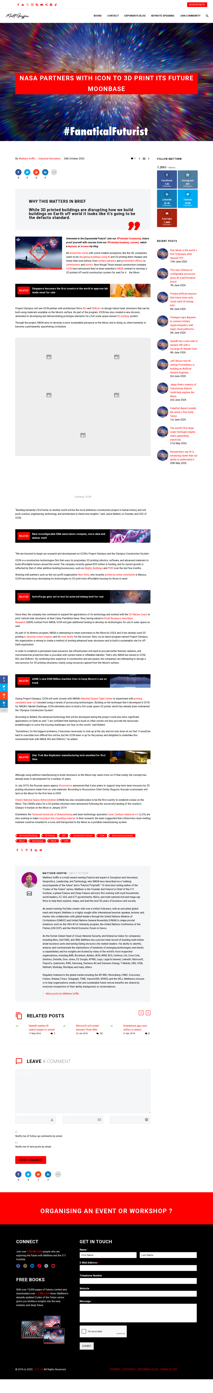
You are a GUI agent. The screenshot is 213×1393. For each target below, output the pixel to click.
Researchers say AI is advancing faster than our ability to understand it (183, 455)
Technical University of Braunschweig (52, 814)
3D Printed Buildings (28, 835)
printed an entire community (120, 574)
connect (134, 242)
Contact (113, 15)
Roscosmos (65, 785)
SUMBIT (86, 1346)
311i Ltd (38, 1369)
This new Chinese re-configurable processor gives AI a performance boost (183, 276)
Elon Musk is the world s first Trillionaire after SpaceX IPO (183, 254)
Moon (22, 841)
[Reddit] (40, 850)
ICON (69, 268)
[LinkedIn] (23, 4)
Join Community (190, 15)
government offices (131, 260)
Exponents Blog (135, 15)
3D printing (123, 316)
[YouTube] (41, 4)
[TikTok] (55, 4)
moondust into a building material (57, 818)
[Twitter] (27, 4)
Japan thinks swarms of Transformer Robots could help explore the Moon (183, 390)
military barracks (107, 260)
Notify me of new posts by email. (33, 1146)
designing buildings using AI (94, 256)
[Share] (46, 4)
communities (73, 264)
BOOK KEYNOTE (197, 4)
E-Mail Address (89, 1262)
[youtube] (53, 1266)
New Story (83, 574)
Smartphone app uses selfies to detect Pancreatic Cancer (135, 1029)
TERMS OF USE (168, 1369)
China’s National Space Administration (35, 799)
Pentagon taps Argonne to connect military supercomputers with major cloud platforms (183, 323)
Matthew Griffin (27, 158)
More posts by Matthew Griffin (62, 993)
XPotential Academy (118, 242)
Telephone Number (91, 1275)
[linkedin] (32, 1266)
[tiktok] (39, 1266)
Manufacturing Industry (122, 835)
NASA (120, 268)
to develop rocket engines (38, 636)
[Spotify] (51, 4)
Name (84, 1249)
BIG (85, 308)
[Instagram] (32, 4)
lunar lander (67, 636)
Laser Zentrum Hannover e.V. (123, 814)
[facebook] (18, 1266)
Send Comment (30, 1160)
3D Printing (50, 835)
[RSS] (37, 4)
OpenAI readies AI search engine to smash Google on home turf (42, 1029)
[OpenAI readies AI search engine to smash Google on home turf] (22, 1029)
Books (98, 15)
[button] (141, 1013)
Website (84, 1288)
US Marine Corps (138, 614)
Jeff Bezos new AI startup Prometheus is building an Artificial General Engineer (182, 366)
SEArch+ (96, 308)
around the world (79, 253)
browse (85, 246)
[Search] (207, 16)
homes (89, 264)
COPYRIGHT (129, 1369)
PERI (110, 568)
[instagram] (25, 1266)
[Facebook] (18, 4)
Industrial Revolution (49, 158)
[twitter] (46, 1266)
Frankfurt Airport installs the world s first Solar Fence (183, 412)
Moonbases (37, 841)
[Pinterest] (26, 850)
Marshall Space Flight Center (96, 698)
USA (66, 841)
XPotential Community (129, 238)
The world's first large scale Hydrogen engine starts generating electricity (182, 434)
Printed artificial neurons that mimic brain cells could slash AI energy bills (183, 299)
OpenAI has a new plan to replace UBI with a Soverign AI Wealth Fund (184, 345)
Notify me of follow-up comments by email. (39, 1136)
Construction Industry (82, 835)
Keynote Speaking (162, 15)
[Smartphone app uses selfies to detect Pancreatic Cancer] (116, 1029)
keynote (72, 246)
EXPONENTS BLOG (147, 1369)
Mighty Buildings (94, 568)
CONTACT (115, 1369)
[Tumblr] (31, 850)
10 (101, 1033)
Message (86, 1301)
